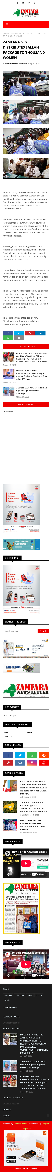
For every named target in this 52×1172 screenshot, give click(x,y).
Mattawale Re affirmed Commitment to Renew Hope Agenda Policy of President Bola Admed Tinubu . (31, 374)
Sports (7, 1000)
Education (20, 995)
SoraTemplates (20, 1124)
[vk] (20, 763)
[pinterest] (34, 3)
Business (8, 995)
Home (5, 33)
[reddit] (44, 755)
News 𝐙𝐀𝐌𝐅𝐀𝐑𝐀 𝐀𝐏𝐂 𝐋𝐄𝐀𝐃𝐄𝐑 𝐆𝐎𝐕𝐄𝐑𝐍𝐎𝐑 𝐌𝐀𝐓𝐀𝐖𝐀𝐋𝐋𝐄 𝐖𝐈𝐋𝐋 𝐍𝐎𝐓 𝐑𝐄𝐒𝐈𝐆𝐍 (32, 825)
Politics (39, 995)
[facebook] (17, 3)
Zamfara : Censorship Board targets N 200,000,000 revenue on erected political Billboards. (34, 807)
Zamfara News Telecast (16, 63)
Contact (33, 1169)
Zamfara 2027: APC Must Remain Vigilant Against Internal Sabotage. (31, 391)
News (30, 995)
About (29, 732)
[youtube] (44, 763)
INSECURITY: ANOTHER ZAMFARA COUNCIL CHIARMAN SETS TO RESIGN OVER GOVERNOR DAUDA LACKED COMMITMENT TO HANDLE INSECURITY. (34, 1044)
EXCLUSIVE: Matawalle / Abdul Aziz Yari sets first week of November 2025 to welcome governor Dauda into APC (33, 788)
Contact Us (7, 736)
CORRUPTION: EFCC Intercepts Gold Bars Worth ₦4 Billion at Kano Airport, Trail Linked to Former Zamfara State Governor (31, 357)
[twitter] (23, 3)
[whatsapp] (32, 755)
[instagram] (29, 3)
